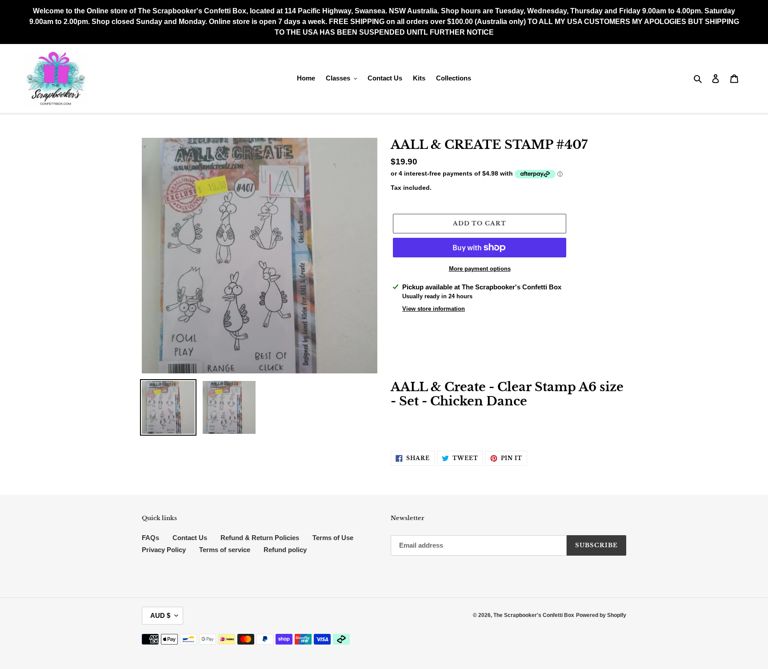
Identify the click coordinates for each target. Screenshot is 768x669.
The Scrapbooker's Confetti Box (533, 615)
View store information (433, 308)
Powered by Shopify (601, 615)
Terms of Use (332, 537)
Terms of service (224, 549)
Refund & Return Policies (259, 537)
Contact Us (189, 537)
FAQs (150, 537)
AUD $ (160, 615)
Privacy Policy (164, 549)
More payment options (480, 268)
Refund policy (285, 549)
